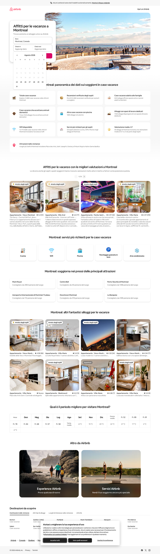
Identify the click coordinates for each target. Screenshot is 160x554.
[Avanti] (84, 176)
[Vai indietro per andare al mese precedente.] (17, 55)
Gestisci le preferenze (105, 540)
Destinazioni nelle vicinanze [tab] (19, 513)
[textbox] (23, 49)
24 (17, 82)
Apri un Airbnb (143, 9)
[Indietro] (76, 176)
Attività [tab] (79, 513)
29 (38, 82)
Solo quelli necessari (80, 540)
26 (25, 82)
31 (17, 87)
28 (34, 82)
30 (43, 82)
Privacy (27, 550)
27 (30, 82)
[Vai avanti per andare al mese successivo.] (42, 55)
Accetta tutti (55, 540)
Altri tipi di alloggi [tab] (39, 513)
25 (21, 82)
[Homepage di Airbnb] (15, 9)
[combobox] (32, 41)
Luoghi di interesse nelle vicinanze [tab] (61, 513)
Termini (35, 550)
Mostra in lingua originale (101, 3)
